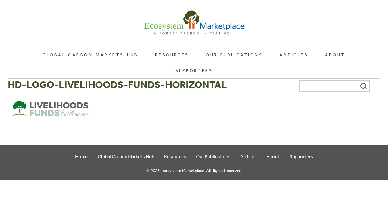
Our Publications (234, 54)
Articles (293, 54)
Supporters (194, 70)
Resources (172, 54)
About (335, 54)
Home (81, 156)
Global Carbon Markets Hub (90, 54)
